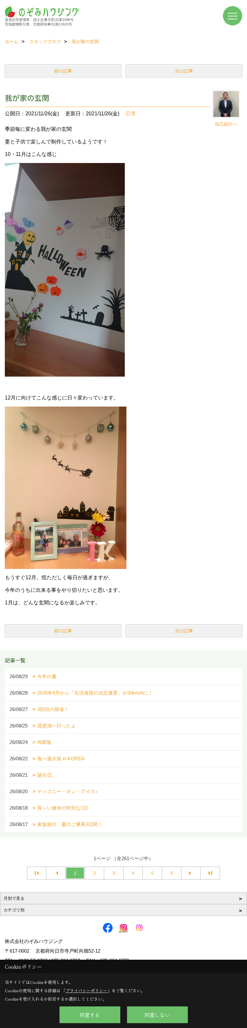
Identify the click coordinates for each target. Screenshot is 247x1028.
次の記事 (184, 70)
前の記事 (63, 70)
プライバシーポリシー (86, 990)
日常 (131, 113)
